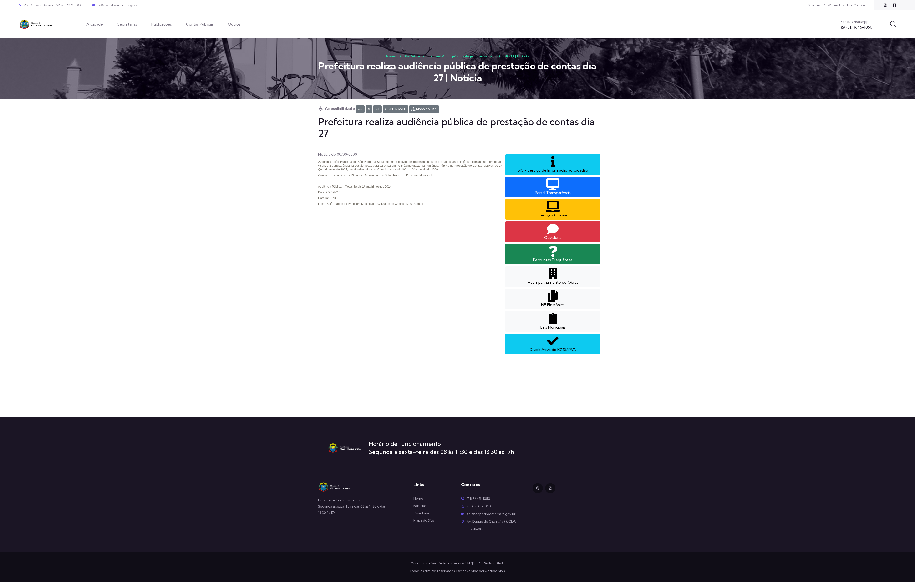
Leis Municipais (552, 327)
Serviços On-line (553, 215)
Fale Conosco (856, 5)
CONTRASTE (395, 109)
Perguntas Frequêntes (553, 260)
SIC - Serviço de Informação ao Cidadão (553, 170)
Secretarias (127, 24)
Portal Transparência (553, 192)
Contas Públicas (200, 24)
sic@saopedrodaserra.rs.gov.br (118, 5)
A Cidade (94, 24)
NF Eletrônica (552, 304)
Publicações (161, 24)
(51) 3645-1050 (859, 27)
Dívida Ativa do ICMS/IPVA (553, 349)
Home (391, 56)
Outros (234, 24)
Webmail (834, 5)
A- (360, 109)
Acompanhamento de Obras (553, 282)
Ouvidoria (814, 5)
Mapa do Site (426, 109)
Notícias (419, 506)
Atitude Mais (495, 571)
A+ (377, 109)
